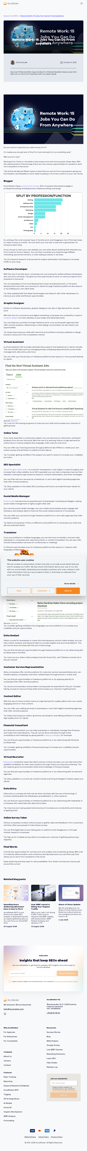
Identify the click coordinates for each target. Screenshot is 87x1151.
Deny (19, 591)
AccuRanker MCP (11, 1090)
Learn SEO (51, 1058)
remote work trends (30, 186)
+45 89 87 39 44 (53, 1013)
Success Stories (53, 1032)
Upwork (14, 421)
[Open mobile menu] (81, 3)
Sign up (64, 1095)
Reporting (8, 1081)
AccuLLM (7, 1107)
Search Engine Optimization (16, 469)
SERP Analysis (10, 1116)
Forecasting (9, 1121)
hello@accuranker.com (14, 1009)
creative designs (11, 318)
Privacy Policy (73, 981)
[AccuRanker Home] (11, 3)
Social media (9, 501)
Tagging (7, 1094)
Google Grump (53, 1045)
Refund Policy (30, 1137)
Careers (7, 1061)
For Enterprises (10, 1036)
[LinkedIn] (5, 1014)
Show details (69, 583)
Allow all (68, 591)
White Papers (52, 1041)
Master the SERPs (11, 16)
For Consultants (11, 1041)
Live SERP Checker (55, 1050)
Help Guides (52, 1063)
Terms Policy (43, 1137)
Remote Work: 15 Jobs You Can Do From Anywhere (42, 16)
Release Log (52, 1067)
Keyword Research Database (16, 1086)
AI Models (8, 1103)
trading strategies (52, 735)
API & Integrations (11, 1099)
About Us (8, 1056)
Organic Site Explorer (13, 1112)
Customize (42, 591)
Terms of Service (60, 981)
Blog (48, 1036)
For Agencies (9, 1032)
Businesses (8, 762)
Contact (7, 1065)
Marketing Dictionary (56, 1054)
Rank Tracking (10, 1077)
